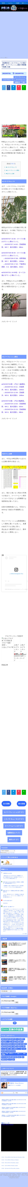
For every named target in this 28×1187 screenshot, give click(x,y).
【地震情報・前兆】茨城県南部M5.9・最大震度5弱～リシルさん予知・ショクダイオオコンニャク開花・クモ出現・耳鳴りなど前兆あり (17, 978)
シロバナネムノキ (8, 79)
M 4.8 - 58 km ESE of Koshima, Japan (10, 1162)
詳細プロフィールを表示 (14, 1085)
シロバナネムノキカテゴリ (14, 819)
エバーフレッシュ (20, 77)
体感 (2, 1041)
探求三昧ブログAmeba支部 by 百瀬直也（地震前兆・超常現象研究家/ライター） (13, 883)
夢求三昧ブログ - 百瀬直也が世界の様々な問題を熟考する (13, 891)
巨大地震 (13, 1043)
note (17, 1039)
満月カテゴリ (14, 839)
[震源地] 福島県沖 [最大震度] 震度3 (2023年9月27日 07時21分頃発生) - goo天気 (14, 1100)
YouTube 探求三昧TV (7, 900)
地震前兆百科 (4, 1059)
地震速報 (8, 1043)
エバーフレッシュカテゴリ (14, 812)
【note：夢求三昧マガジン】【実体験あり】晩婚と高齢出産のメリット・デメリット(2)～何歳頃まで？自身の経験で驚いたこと (13, 896)
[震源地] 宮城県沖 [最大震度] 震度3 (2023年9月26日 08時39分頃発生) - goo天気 (14, 1104)
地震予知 (13, 1039)
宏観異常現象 (14, 1057)
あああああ (5, 903)
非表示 (12, 163)
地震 (20, 1039)
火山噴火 (12, 1041)
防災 (25, 1043)
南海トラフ (7, 1041)
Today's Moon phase (7, 1124)
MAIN (3, 3)
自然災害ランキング (17, 658)
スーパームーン (20, 79)
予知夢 (16, 1041)
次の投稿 (6, 804)
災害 (17, 1046)
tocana (3, 1048)
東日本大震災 (22, 1046)
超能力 (19, 1057)
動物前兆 (18, 1043)
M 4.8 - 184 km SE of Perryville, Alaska (10, 1168)
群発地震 (13, 1051)
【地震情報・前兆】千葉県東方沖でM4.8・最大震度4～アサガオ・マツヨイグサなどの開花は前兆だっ (13, 886)
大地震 (17, 3)
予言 (24, 1039)
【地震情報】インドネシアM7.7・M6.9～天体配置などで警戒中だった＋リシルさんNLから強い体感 (17, 961)
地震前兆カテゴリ (14, 833)
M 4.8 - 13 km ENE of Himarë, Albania (10, 1159)
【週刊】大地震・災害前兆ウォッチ (13, 1048)
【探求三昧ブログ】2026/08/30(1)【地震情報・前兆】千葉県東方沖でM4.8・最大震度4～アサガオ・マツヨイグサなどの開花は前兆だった (13, 877)
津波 (22, 1043)
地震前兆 (17, 82)
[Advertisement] (14, 27)
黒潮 (2, 1046)
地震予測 (8, 1039)
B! (13, 88)
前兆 (23, 1057)
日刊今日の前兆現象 (6, 1057)
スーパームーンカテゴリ (14, 826)
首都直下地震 (12, 1046)
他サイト (24, 3)
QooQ (17, 1177)
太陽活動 (8, 1051)
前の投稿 (21, 804)
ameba (9, 1059)
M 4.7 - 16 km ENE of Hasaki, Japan (10, 1165)
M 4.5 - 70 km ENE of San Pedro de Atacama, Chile (13, 1157)
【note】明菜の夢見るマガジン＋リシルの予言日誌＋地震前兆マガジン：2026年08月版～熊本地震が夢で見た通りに (17, 944)
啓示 (13, 1059)
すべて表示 (25, 933)
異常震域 (6, 1046)
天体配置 (3, 1043)
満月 (24, 82)
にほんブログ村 (7, 647)
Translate (12, 852)
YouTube (24, 1048)
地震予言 (21, 1041)
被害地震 (3, 1051)
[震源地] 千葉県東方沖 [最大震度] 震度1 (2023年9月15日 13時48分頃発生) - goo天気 (14, 1112)
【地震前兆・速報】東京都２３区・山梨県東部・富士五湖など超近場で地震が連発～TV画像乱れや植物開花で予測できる (17, 952)
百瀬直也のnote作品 (7, 873)
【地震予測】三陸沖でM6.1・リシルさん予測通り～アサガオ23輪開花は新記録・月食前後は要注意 (17, 969)
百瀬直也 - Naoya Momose (16, 1083)
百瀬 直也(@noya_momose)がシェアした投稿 (16, 589)
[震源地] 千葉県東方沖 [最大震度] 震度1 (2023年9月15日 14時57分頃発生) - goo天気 (14, 1108)
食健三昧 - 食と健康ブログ (8, 906)
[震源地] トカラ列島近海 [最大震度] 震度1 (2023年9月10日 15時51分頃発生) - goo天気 (14, 1116)
